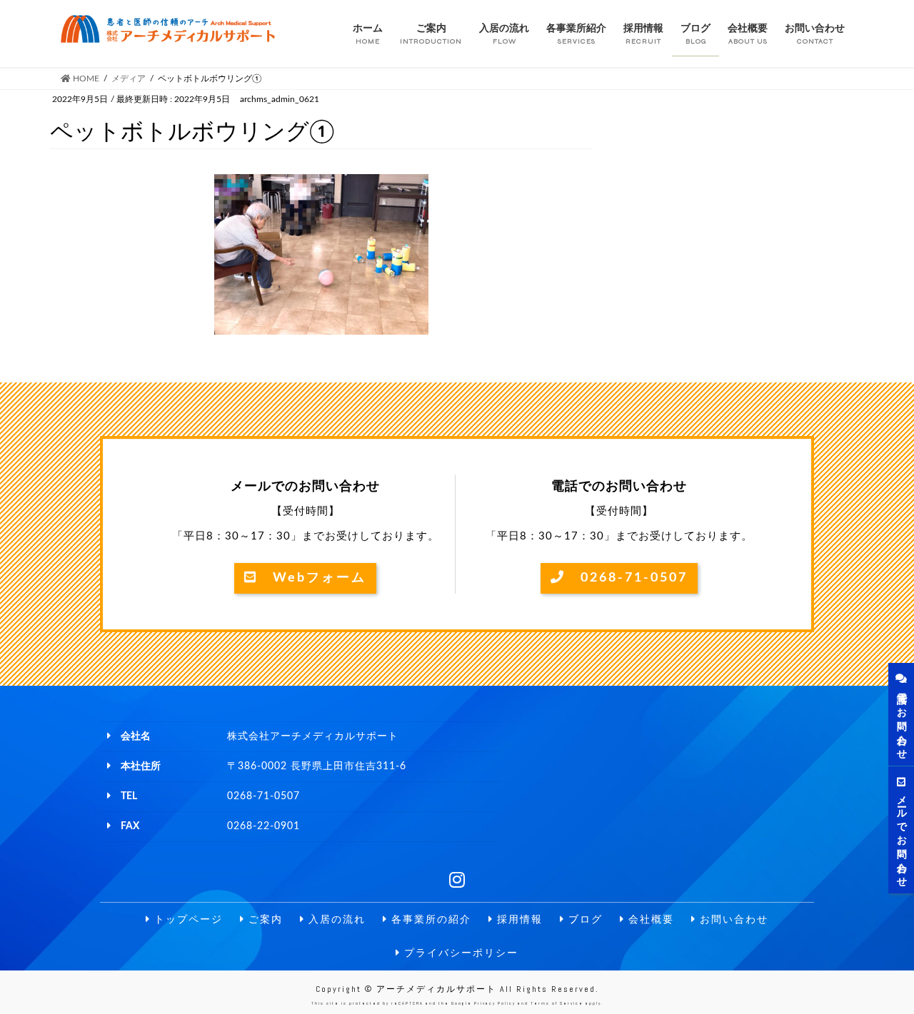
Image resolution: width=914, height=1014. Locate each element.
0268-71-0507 (627, 578)
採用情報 (518, 919)
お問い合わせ (732, 919)
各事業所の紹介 (429, 919)
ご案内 (264, 919)
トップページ (187, 919)
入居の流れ (335, 919)
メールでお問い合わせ (901, 836)
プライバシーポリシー (459, 953)
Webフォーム (312, 578)
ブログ (584, 919)
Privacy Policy (495, 1003)
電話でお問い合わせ (901, 720)
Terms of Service (557, 1003)
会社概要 (649, 919)
